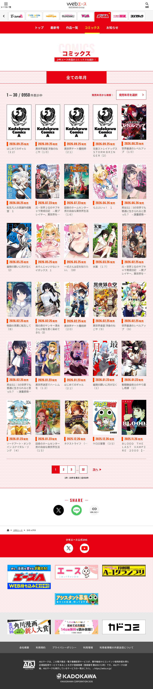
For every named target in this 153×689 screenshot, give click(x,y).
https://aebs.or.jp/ (103, 668)
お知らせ (112, 27)
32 (83, 469)
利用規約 (41, 647)
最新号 (54, 27)
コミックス (92, 27)
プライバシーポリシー (64, 647)
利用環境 (88, 647)
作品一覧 (72, 27)
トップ (39, 27)
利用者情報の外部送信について (117, 647)
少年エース (18, 530)
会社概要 (24, 647)
